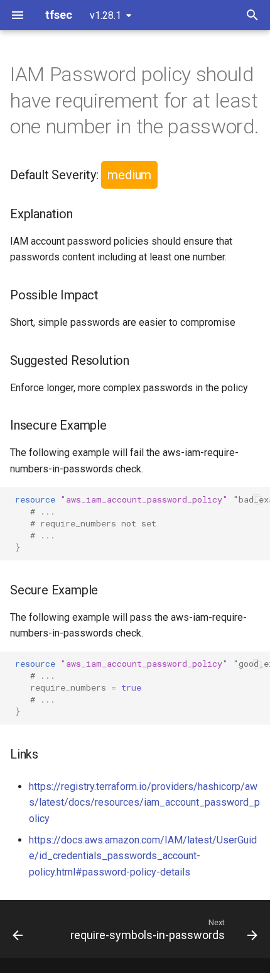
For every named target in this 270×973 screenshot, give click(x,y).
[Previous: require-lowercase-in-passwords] (18, 929)
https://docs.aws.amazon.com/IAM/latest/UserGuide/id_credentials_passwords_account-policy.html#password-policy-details (143, 856)
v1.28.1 (105, 15)
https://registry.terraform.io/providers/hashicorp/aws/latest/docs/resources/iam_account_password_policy (144, 803)
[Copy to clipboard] (257, 499)
